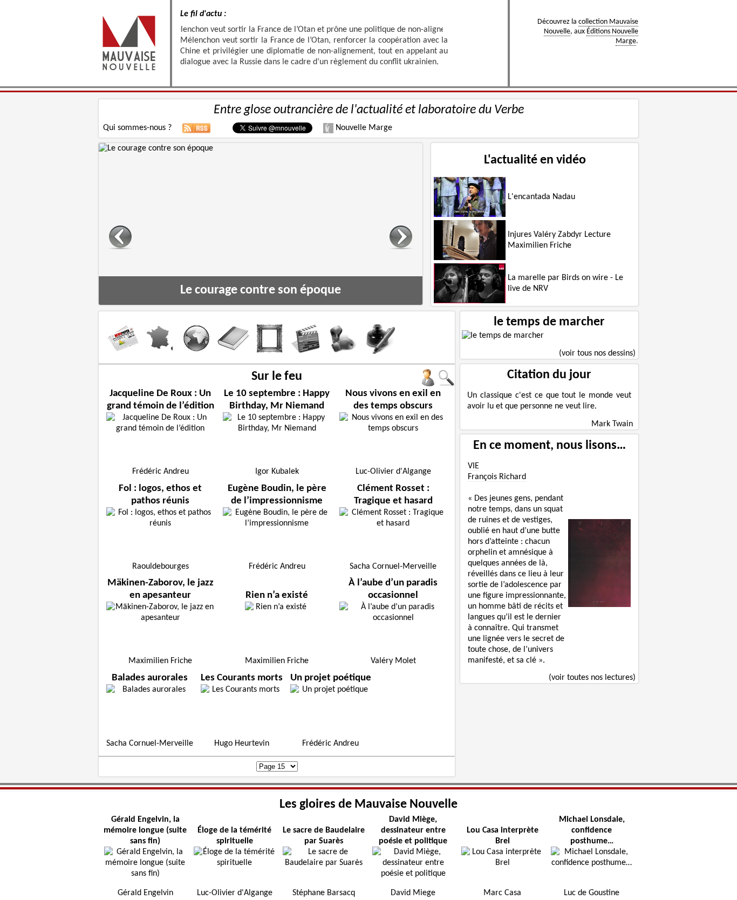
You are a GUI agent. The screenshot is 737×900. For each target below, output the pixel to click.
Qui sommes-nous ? (137, 128)
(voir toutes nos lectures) (592, 677)
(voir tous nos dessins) (597, 353)
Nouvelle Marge (362, 128)
